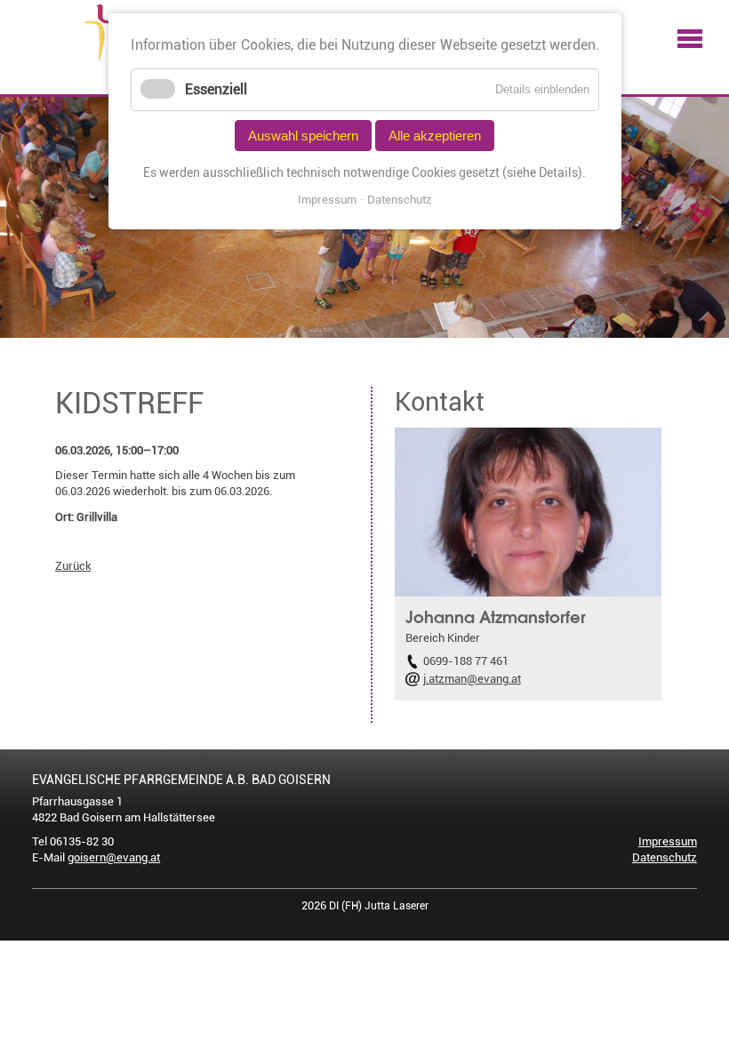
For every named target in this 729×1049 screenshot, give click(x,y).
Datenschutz (664, 857)
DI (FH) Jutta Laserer (379, 906)
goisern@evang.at (114, 857)
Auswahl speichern (303, 135)
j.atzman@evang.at (472, 678)
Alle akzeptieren (435, 135)
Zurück (73, 566)
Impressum (667, 841)
